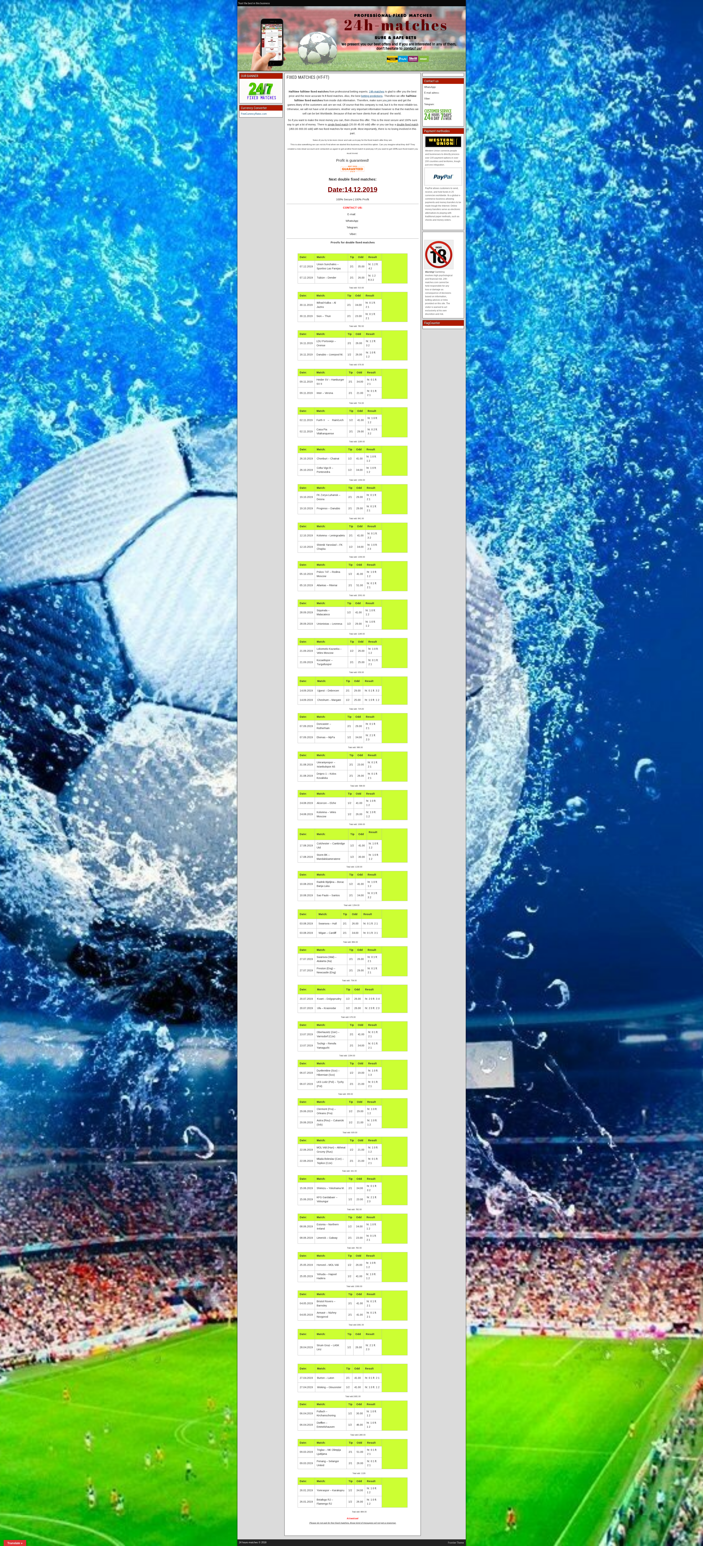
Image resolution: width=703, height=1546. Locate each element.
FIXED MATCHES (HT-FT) (308, 77)
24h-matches (376, 91)
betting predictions (372, 95)
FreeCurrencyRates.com (254, 113)
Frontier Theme (456, 1542)
